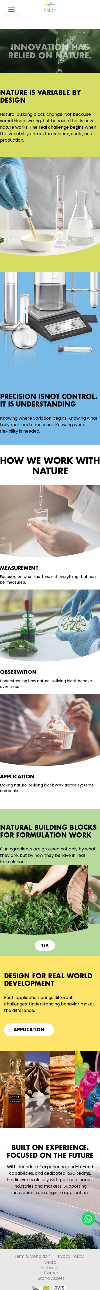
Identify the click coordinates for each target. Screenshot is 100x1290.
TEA (45, 945)
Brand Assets (51, 1278)
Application (29, 1030)
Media (50, 1262)
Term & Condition (32, 1256)
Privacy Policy (70, 1256)
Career (51, 1273)
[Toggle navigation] (11, 9)
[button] (7, 898)
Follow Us (50, 1267)
